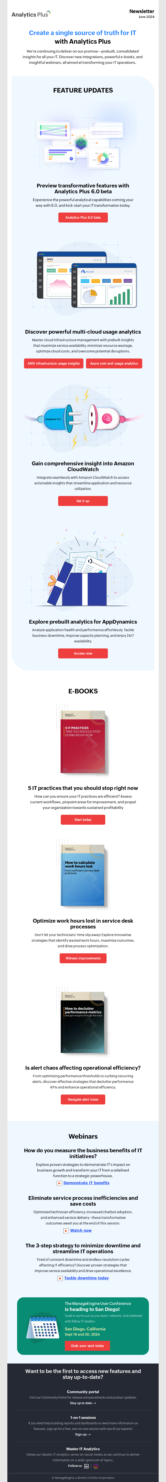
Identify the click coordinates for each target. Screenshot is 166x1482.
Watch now (81, 1230)
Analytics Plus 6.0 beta (83, 217)
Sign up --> (83, 1434)
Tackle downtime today (86, 1278)
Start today (83, 819)
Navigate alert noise (83, 1099)
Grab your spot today (87, 1346)
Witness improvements (83, 958)
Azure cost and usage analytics (114, 363)
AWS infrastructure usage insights (54, 363)
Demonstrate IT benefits (86, 1183)
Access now (83, 653)
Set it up (83, 501)
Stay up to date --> (83, 1403)
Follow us (75, 1466)
